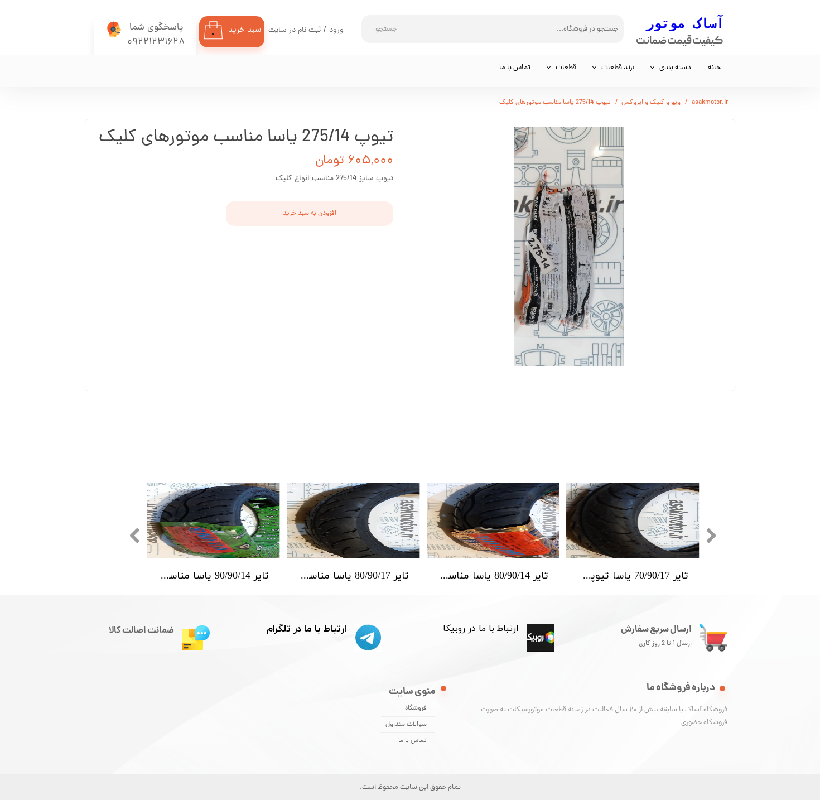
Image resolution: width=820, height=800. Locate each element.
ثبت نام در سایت (294, 30)
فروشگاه (416, 708)
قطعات (566, 67)
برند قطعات (617, 67)
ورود (336, 30)
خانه (714, 67)
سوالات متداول (406, 725)
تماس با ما (514, 67)
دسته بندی (675, 67)
